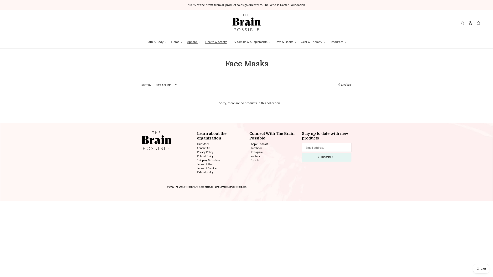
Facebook (256, 148)
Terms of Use (204, 164)
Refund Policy (205, 156)
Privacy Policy (205, 152)
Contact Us (203, 148)
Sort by (146, 84)
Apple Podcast (259, 144)
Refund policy (205, 172)
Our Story (203, 144)
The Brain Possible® (184, 186)
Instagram (257, 152)
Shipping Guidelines (208, 160)
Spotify (255, 160)
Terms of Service (206, 168)
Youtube (256, 156)
